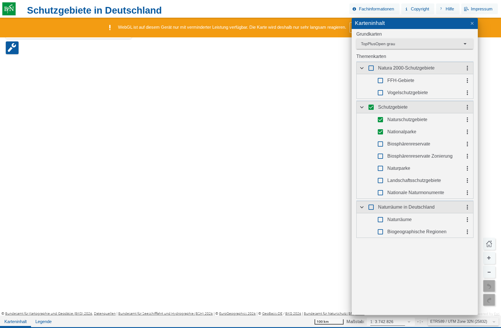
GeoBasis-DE (272, 313)
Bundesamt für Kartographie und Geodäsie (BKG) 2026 (48, 313)
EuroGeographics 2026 (237, 313)
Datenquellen (105, 313)
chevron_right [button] (361, 68)
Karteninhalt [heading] (370, 23)
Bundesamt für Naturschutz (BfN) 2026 (334, 313)
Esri (497, 314)
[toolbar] (280, 9)
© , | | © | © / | (182, 313)
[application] (250, 167)
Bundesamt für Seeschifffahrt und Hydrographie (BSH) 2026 (165, 313)
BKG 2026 (293, 313)
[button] (374, 8)
